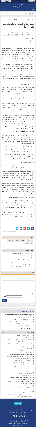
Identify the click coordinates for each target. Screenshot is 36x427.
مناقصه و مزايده (19, 411)
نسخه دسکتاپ (18, 403)
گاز (25, 13)
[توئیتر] (11, 416)
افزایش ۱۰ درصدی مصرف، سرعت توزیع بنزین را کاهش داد (21, 377)
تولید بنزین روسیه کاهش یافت (27, 389)
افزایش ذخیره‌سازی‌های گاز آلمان (26, 375)
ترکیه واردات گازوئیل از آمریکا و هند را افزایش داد (23, 362)
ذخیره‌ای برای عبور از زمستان (27, 328)
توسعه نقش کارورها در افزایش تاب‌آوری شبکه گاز (23, 319)
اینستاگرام (9, 1)
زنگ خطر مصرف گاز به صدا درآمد (25, 255)
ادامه (3, 332)
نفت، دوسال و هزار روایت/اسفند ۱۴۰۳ (25, 341)
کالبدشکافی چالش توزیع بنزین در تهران (25, 392)
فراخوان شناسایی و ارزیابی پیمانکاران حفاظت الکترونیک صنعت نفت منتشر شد (17, 396)
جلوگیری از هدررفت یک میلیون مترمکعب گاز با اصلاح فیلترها (21, 354)
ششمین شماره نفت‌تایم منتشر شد (26, 385)
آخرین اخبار (30, 332)
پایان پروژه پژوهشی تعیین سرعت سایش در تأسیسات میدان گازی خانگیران (18, 356)
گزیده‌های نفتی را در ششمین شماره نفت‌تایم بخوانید (22, 379)
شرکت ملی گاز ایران (20, 240)
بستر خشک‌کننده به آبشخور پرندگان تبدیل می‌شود (23, 387)
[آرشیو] (24, 416)
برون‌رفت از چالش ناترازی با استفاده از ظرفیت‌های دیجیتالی (20, 253)
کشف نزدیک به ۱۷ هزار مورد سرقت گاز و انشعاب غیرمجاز (21, 321)
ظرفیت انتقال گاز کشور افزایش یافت (25, 325)
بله (4, 1)
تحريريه (5, 411)
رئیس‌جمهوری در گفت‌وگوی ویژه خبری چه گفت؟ (23, 360)
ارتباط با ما (23, 412)
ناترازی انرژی (30, 240)
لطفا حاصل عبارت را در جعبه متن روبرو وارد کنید (23, 294)
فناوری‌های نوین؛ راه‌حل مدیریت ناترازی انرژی (18, 25)
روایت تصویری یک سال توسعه (27, 346)
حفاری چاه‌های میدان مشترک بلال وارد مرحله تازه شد (22, 366)
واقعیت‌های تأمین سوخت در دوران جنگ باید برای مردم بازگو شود (20, 343)
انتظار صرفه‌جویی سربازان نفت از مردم (24, 264)
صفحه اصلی (31, 13)
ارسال (4, 300)
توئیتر (2, 1)
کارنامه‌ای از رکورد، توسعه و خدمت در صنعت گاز (23, 348)
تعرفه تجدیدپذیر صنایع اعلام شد (26, 371)
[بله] (14, 416)
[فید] (22, 416)
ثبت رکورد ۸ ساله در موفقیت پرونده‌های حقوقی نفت (22, 358)
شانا (18, 6)
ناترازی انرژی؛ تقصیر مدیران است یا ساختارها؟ (23, 257)
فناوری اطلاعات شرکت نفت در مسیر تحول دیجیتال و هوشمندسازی (19, 262)
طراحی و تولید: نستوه (17, 425)
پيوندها (17, 412)
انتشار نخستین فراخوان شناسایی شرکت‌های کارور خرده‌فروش (21, 323)
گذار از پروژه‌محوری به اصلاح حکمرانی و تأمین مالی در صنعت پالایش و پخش (18, 339)
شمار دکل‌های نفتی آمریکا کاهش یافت (25, 369)
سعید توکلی (10, 240)
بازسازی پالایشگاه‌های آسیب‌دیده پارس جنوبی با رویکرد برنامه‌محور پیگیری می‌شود (18, 315)
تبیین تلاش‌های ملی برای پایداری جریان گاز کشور (22, 266)
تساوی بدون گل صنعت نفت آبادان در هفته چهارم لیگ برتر (21, 352)
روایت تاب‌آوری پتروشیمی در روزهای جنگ (24, 335)
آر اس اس (11, 412)
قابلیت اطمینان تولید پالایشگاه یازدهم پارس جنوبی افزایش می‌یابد (20, 381)
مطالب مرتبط (29, 250)
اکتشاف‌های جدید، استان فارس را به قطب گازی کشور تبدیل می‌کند (19, 394)
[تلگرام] (17, 416)
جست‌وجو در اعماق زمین (28, 337)
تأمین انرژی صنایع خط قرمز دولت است (25, 364)
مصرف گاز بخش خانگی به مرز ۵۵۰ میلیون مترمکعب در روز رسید (19, 259)
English (33, 1)
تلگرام (7, 1)
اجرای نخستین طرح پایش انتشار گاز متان (25, 317)
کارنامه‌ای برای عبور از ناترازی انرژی (26, 373)
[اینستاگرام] (19, 416)
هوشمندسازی (29, 243)
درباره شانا (11, 411)
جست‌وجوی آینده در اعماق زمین (26, 350)
